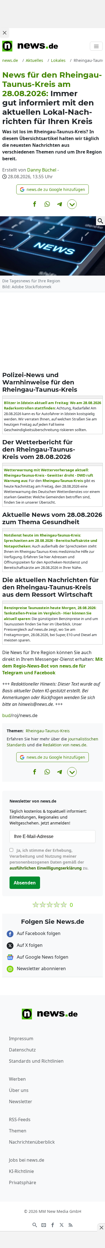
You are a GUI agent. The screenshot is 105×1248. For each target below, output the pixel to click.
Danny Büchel (41, 170)
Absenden (25, 883)
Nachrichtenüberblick (32, 1142)
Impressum (21, 1038)
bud (6, 715)
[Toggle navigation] (96, 46)
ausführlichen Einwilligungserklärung (46, 868)
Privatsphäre (22, 1182)
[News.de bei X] (61, 1224)
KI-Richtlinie (21, 1171)
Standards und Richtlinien (36, 1061)
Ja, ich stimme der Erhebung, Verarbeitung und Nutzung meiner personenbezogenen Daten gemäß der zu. (49, 859)
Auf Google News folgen (42, 957)
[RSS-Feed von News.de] (70, 1224)
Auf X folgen (29, 945)
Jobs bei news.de (26, 1160)
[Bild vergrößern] (100, 220)
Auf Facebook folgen (38, 933)
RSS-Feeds (20, 1119)
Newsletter (20, 1101)
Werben (17, 1079)
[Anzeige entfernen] (101, 1227)
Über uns (19, 1090)
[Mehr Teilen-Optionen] (72, 204)
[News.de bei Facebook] (52, 1224)
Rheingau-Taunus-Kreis (48, 730)
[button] (52, 189)
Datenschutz (22, 1050)
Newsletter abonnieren (41, 968)
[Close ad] (4, 32)
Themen (17, 1131)
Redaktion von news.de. (65, 744)
